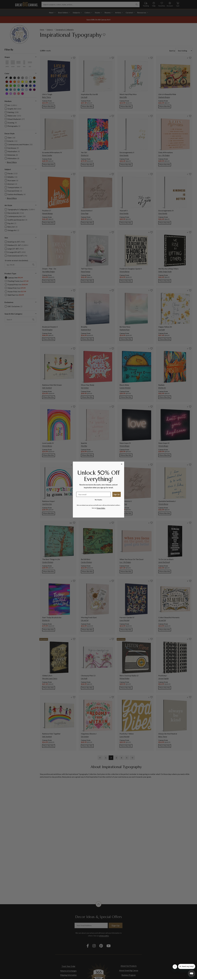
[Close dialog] (121, 464)
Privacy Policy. (101, 508)
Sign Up (117, 494)
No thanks (98, 500)
